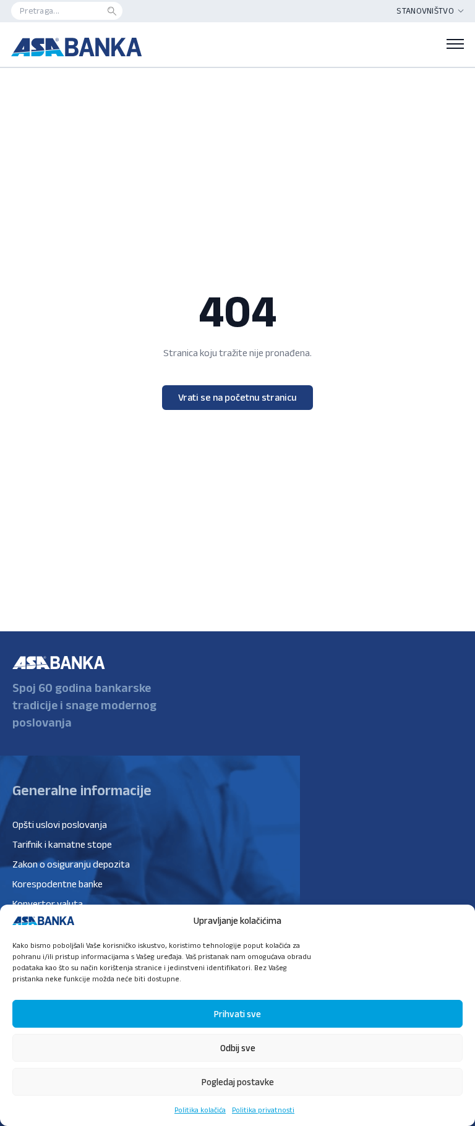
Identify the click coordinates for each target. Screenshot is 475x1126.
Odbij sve (237, 1048)
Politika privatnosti (263, 1110)
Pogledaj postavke (238, 1082)
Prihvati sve (237, 1014)
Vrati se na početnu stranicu (237, 397)
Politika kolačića (200, 1110)
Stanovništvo (425, 10)
